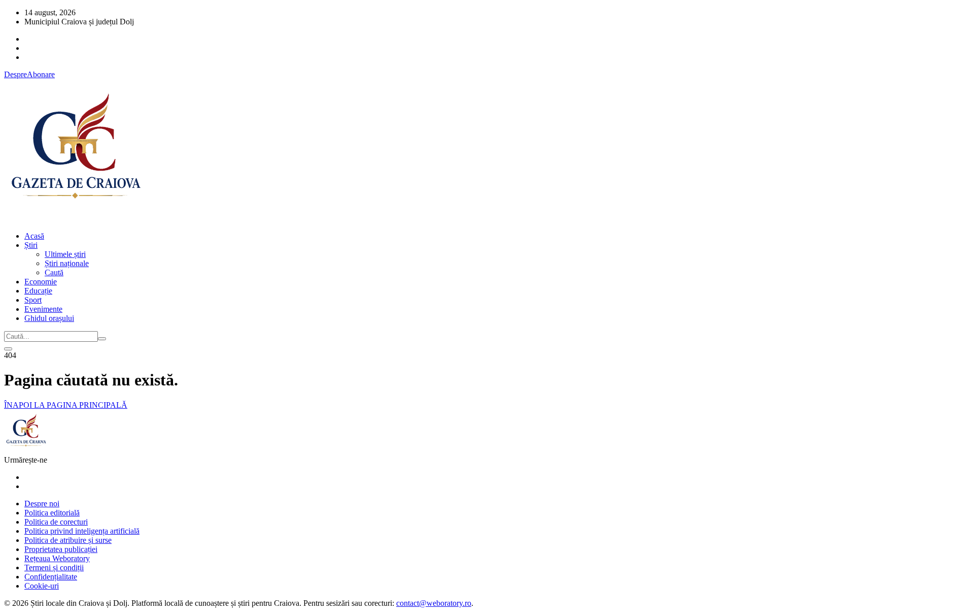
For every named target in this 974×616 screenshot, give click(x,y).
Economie (40, 281)
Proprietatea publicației (60, 549)
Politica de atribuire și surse (68, 540)
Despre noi (41, 503)
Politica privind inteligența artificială (82, 531)
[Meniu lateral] (8, 348)
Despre (15, 74)
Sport (33, 300)
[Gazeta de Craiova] (75, 218)
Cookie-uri (41, 585)
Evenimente (43, 309)
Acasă (34, 236)
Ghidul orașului (49, 318)
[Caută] (102, 338)
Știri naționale (67, 263)
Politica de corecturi (56, 521)
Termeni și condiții (54, 567)
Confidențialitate (50, 576)
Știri (31, 245)
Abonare (41, 74)
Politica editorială (52, 512)
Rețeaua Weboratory (57, 558)
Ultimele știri (65, 254)
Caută (54, 272)
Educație (38, 290)
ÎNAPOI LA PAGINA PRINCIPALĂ (65, 405)
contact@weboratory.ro (433, 603)
